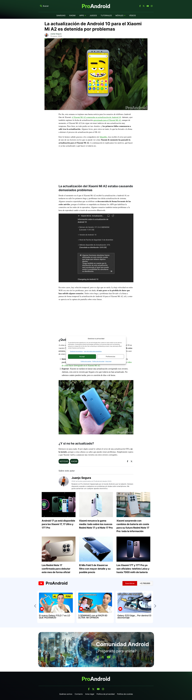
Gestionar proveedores (76, 351)
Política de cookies (86, 361)
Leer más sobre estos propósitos (93, 351)
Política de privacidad (98, 361)
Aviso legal (108, 361)
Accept (82, 356)
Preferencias (110, 356)
